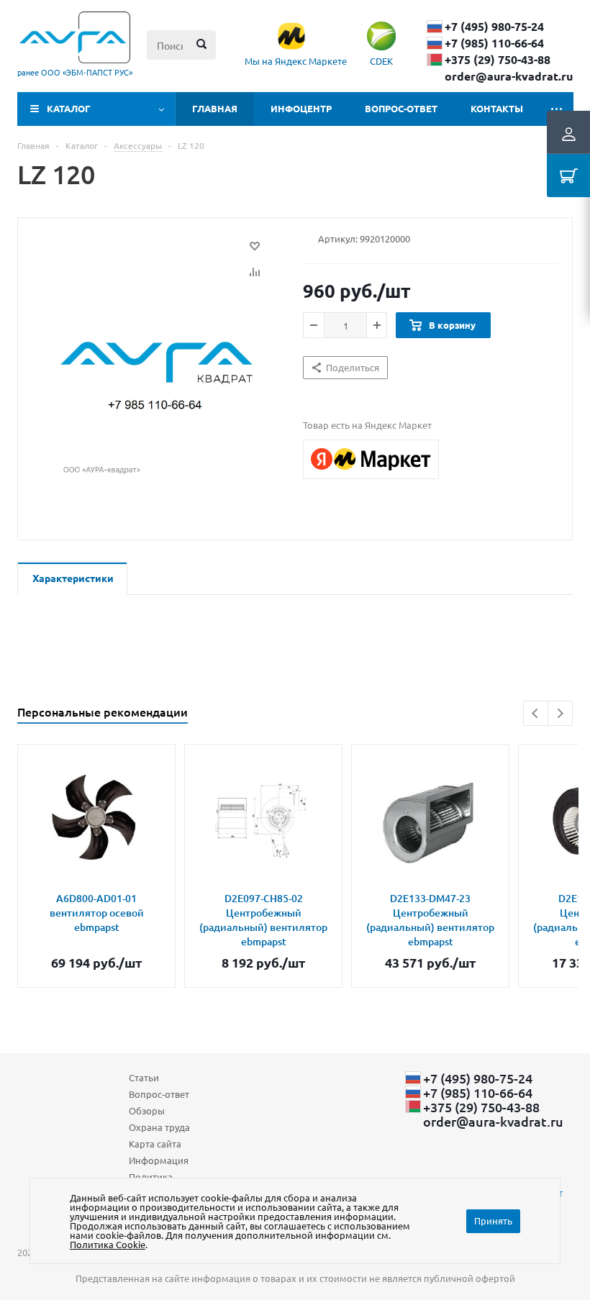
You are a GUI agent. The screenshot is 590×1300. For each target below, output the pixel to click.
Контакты (497, 108)
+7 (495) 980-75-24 (494, 26)
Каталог (69, 108)
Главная (214, 108)
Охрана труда (159, 1127)
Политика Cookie (107, 1244)
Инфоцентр (301, 108)
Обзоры (147, 1110)
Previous (536, 713)
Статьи (144, 1077)
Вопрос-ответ (401, 108)
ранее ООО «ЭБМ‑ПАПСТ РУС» (74, 72)
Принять (493, 1220)
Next (560, 713)
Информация (159, 1160)
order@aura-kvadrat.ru (509, 76)
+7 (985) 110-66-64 (494, 43)
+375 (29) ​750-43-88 (497, 59)
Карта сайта (155, 1143)
